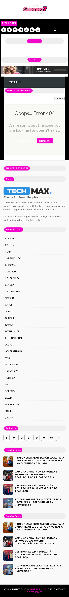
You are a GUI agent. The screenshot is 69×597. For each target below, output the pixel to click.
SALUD (8, 397)
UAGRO (9, 417)
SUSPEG (9, 411)
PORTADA (10, 391)
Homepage (45, 140)
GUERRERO (10, 318)
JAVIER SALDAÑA (13, 351)
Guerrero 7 (34, 41)
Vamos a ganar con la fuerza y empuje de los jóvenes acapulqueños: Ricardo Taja (36, 474)
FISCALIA (9, 298)
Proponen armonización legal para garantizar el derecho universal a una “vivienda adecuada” (39, 460)
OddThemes (34, 592)
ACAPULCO (11, 238)
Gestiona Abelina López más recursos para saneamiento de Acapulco (36, 488)
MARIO (8, 358)
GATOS (8, 304)
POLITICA (10, 378)
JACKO (8, 344)
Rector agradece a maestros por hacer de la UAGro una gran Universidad (38, 502)
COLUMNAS (11, 265)
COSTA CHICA (12, 278)
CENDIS (9, 251)
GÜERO (9, 311)
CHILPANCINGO (13, 258)
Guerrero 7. (39, 589)
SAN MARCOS (12, 404)
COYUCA (9, 285)
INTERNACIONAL (13, 338)
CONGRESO (11, 271)
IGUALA (9, 324)
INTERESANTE (12, 331)
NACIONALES (11, 371)
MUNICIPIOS (11, 364)
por (7, 384)
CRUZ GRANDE (12, 291)
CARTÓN (9, 245)
